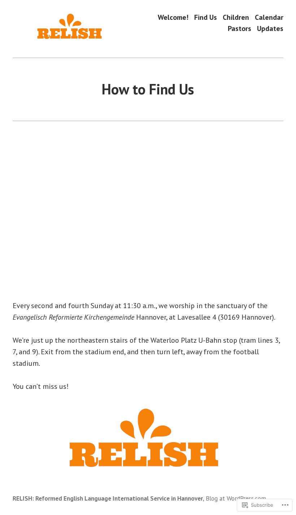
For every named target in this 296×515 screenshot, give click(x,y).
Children (236, 17)
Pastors (239, 28)
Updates (270, 28)
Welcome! (173, 17)
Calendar (269, 17)
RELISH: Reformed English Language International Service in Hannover (108, 498)
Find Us (205, 17)
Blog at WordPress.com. (236, 498)
